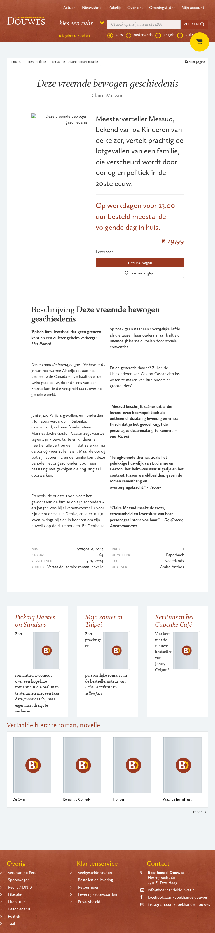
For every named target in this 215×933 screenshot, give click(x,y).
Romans (15, 62)
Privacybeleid (89, 901)
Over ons (135, 7)
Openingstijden (162, 7)
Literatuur (16, 901)
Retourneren (88, 887)
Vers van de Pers (22, 872)
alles (119, 34)
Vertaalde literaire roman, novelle (75, 62)
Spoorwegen (19, 879)
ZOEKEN (192, 24)
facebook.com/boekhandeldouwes (178, 897)
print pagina (196, 62)
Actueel (69, 7)
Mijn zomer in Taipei (104, 620)
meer (198, 811)
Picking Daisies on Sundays (35, 620)
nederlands (143, 34)
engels (168, 34)
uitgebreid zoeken (74, 35)
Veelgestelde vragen (95, 872)
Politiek (14, 916)
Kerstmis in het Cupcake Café (174, 620)
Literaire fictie (36, 62)
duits (189, 34)
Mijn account (192, 7)
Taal (11, 923)
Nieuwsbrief (92, 7)
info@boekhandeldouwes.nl (171, 889)
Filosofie (15, 894)
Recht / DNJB (20, 887)
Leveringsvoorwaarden (97, 894)
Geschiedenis (19, 908)
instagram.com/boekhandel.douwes (179, 904)
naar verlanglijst (141, 273)
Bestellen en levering (95, 879)
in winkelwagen (139, 262)
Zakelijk (115, 7)
